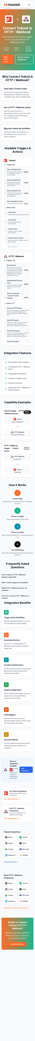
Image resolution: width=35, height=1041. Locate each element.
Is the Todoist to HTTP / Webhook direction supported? (14, 576)
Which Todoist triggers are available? (15, 582)
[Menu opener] (29, 5)
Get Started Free (17, 944)
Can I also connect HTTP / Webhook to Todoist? (15, 597)
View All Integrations (11, 799)
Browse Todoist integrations (23, 58)
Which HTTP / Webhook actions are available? (14, 589)
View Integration (25, 770)
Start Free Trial (6, 59)
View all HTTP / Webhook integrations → (16, 908)
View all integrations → (11, 862)
